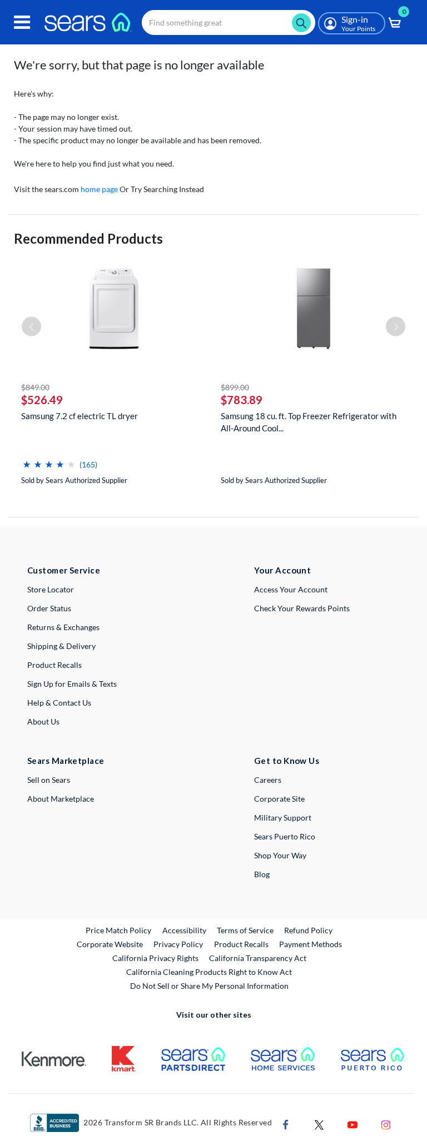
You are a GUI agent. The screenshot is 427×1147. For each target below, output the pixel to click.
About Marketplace (60, 798)
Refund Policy (308, 930)
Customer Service (63, 570)
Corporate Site (279, 798)
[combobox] (228, 22)
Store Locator (50, 589)
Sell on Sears (48, 779)
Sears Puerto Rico (284, 836)
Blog (262, 874)
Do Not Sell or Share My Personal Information (209, 985)
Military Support (282, 817)
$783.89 (241, 399)
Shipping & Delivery (61, 646)
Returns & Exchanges (63, 627)
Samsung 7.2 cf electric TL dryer (79, 416)
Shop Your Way (280, 855)
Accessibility (184, 930)
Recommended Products (88, 238)
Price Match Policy (118, 930)
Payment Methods (310, 944)
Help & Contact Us (59, 702)
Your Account (282, 570)
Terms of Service (245, 930)
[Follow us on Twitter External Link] (319, 1124)
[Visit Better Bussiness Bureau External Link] (54, 1122)
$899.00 (235, 387)
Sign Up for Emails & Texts (72, 683)
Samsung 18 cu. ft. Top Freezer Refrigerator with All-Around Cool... (308, 422)
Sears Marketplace (66, 761)
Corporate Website (110, 944)
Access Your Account (290, 589)
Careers (267, 779)
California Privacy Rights (155, 958)
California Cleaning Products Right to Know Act (209, 972)
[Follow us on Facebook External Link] (286, 1124)
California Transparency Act (257, 958)
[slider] (49, 460)
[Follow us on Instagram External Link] (386, 1124)
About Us (43, 721)
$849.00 (35, 387)
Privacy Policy (178, 944)
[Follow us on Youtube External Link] (352, 1124)
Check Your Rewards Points (302, 608)
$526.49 (42, 399)
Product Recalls (54, 665)
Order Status (49, 608)
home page (99, 189)
